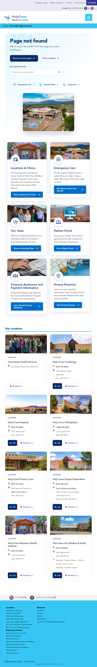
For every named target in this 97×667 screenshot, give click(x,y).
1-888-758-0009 (62, 427)
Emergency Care (24, 84)
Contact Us (72, 84)
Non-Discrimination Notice (15, 645)
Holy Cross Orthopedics (65, 422)
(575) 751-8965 (62, 367)
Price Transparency (12, 653)
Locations (10, 607)
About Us (41, 607)
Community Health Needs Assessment (51, 622)
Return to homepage (22, 58)
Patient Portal (80, 3)
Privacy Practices (12, 650)
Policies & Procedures (13, 636)
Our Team (40, 610)
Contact (69, 3)
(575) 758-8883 (17, 427)
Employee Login (41, 3)
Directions (15, 387)
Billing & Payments (12, 639)
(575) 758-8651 (62, 548)
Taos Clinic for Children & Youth (69, 543)
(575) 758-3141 (62, 484)
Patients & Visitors (14, 630)
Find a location (49, 58)
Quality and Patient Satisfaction (17, 647)
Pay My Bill (92, 3)
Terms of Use (30, 661)
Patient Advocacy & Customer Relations (20, 642)
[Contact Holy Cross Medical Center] (92, 8)
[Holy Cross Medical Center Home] (16, 22)
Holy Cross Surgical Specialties (69, 479)
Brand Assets (41, 619)
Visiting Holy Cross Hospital (16, 633)
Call (58, 386)
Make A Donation (56, 3)
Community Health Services (22, 361)
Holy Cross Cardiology (64, 361)
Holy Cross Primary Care (20, 479)
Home (5, 26)
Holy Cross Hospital (18, 422)
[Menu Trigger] (88, 17)
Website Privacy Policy (13, 661)
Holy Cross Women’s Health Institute (22, 544)
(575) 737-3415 (17, 484)
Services (40, 613)
